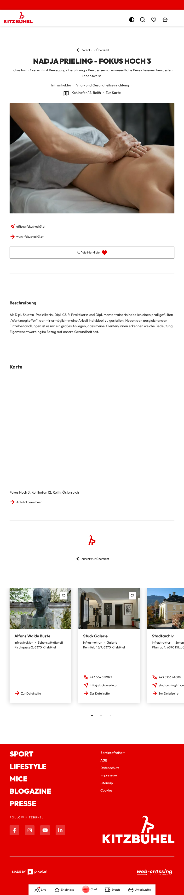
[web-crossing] (154, 872)
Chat (94, 889)
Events (115, 889)
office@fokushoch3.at (31, 226)
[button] (175, 19)
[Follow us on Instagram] (29, 830)
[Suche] (142, 19)
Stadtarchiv (163, 635)
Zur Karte (113, 92)
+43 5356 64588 (170, 677)
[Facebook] (14, 830)
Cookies (106, 790)
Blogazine (30, 791)
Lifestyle (28, 766)
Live (43, 889)
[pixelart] (30, 872)
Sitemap (106, 783)
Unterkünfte (143, 889)
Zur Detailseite (31, 693)
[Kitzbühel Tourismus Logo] (18, 18)
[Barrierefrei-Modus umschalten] (132, 20)
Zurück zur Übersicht (95, 50)
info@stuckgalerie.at (104, 685)
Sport (22, 754)
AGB (103, 760)
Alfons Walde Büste (32, 635)
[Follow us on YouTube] (45, 830)
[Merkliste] (154, 19)
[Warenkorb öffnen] (165, 19)
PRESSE (23, 803)
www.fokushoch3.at (30, 236)
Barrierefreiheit (112, 752)
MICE (19, 779)
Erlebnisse (67, 889)
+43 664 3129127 (101, 677)
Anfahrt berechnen (29, 502)
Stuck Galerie (95, 635)
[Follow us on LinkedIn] (60, 830)
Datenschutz (109, 768)
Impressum (108, 775)
